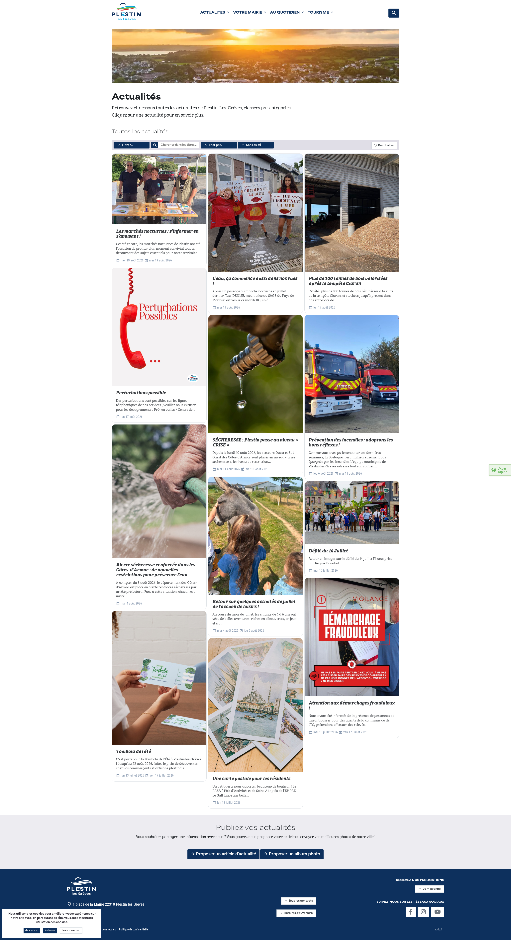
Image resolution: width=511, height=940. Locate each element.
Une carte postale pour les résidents (251, 778)
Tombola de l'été (133, 750)
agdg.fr (439, 929)
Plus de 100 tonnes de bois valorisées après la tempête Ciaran (348, 280)
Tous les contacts (301, 900)
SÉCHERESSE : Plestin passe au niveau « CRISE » (255, 442)
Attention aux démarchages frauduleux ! (352, 705)
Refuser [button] (50, 930)
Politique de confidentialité (134, 929)
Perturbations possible (141, 392)
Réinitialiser (386, 145)
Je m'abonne (432, 889)
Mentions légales (106, 929)
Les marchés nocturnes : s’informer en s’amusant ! (157, 233)
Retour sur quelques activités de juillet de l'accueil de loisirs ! (253, 604)
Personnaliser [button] (71, 930)
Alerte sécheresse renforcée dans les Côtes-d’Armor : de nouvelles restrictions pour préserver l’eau (155, 569)
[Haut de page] (504, 932)
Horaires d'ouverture (298, 913)
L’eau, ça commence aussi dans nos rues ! (254, 280)
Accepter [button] (32, 930)
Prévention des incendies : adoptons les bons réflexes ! (351, 442)
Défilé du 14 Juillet (328, 550)
